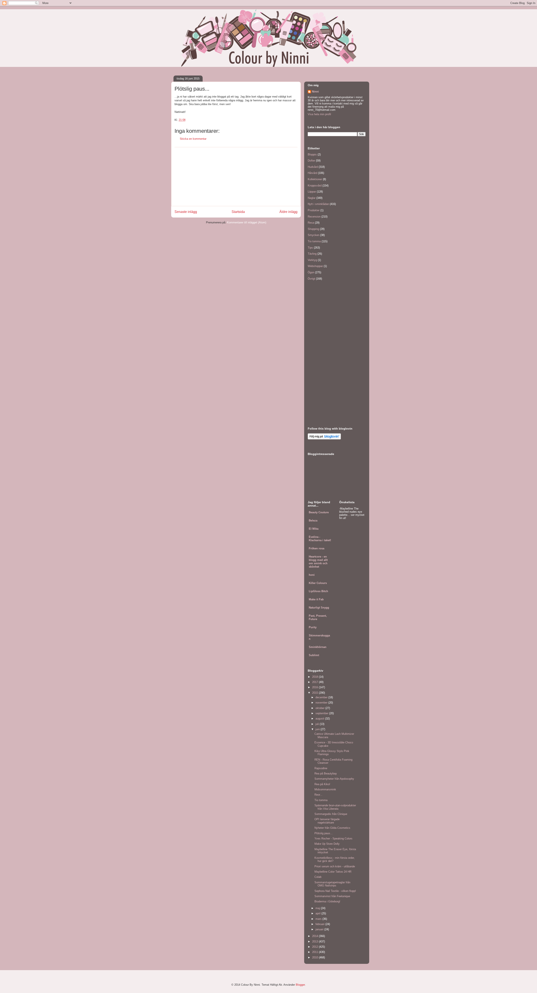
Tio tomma (314, 241)
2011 (315, 952)
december (321, 697)
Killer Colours (318, 583)
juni (318, 729)
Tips (310, 247)
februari (320, 924)
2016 (315, 687)
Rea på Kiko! (322, 784)
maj (318, 908)
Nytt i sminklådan (318, 204)
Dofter (311, 160)
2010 (315, 957)
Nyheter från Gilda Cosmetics (332, 827)
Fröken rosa (316, 548)
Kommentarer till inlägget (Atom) (246, 222)
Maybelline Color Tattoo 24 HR (332, 871)
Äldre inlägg (288, 212)
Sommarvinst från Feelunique (332, 896)
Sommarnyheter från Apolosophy (334, 778)
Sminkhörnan (317, 647)
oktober (320, 708)
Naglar (311, 197)
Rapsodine (320, 768)
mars (318, 918)
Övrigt (311, 278)
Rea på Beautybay (325, 773)
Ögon (311, 272)
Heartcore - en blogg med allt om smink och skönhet (318, 561)
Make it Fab (316, 599)
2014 (315, 936)
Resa (311, 222)
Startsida (238, 212)
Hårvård (312, 173)
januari (319, 929)
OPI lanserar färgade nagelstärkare (327, 821)
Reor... (318, 794)
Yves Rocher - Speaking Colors (333, 838)
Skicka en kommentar (193, 138)
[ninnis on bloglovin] (324, 438)
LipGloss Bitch (318, 591)
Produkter (313, 210)
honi (312, 574)
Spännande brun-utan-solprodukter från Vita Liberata (335, 807)
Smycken (313, 235)
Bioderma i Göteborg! (327, 901)
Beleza (313, 520)
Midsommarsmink (325, 789)
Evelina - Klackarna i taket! (320, 538)
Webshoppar (315, 266)
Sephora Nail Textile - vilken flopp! (335, 891)
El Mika (313, 528)
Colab (317, 876)
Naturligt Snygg (319, 607)
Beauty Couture (319, 512)
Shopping (313, 229)
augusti (320, 718)
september (322, 713)
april (318, 913)
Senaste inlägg (186, 212)
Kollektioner (315, 179)
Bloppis (312, 154)
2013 (315, 941)
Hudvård (313, 166)
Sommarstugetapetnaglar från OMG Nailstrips (332, 884)
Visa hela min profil (319, 114)
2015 (315, 692)
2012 (315, 946)
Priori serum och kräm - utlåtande (334, 866)
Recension (314, 216)
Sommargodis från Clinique (330, 814)
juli (317, 724)
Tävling (312, 253)
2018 (315, 676)
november (321, 702)
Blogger (300, 984)
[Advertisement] (236, 176)
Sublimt (314, 655)
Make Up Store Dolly (327, 843)
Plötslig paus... (323, 833)
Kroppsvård (315, 185)
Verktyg (312, 260)
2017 (315, 682)
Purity (313, 627)
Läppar (312, 191)
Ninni (315, 91)
